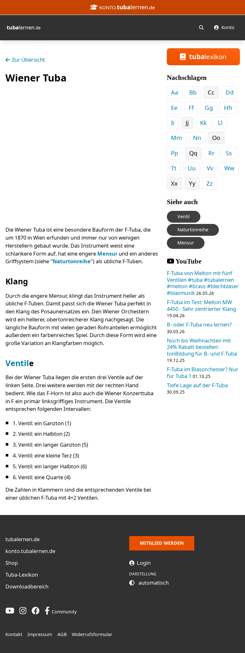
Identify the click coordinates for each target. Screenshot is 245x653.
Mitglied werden (162, 543)
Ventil (17, 363)
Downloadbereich (26, 586)
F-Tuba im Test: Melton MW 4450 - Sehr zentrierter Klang (201, 305)
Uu (192, 168)
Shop (11, 562)
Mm (176, 138)
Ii (172, 123)
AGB (62, 634)
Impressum (39, 634)
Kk (203, 123)
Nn (197, 138)
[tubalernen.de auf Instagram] (22, 610)
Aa (174, 92)
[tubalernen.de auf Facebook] (36, 610)
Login (143, 562)
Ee (174, 107)
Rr (211, 153)
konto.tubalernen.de (30, 551)
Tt (173, 168)
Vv (210, 168)
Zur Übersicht (28, 59)
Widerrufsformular (92, 634)
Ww (229, 168)
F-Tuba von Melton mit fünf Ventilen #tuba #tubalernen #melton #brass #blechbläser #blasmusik (203, 282)
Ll (220, 123)
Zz (209, 183)
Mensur (107, 253)
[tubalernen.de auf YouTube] (9, 610)
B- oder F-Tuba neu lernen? (199, 324)
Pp (174, 153)
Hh (228, 107)
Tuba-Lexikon (21, 574)
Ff (191, 107)
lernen (24, 27)
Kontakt (13, 634)
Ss (229, 153)
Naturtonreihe (72, 261)
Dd (230, 92)
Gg (209, 107)
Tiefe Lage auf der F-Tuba (197, 385)
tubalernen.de (22, 539)
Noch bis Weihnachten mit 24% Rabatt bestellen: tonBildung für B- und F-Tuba (202, 347)
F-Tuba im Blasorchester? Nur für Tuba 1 (202, 372)
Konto (227, 27)
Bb (193, 92)
